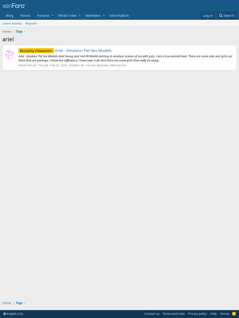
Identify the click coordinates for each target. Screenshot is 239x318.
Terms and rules (174, 313)
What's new (67, 15)
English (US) (14, 313)
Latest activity (12, 23)
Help (213, 313)
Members (93, 15)
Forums (43, 15)
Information (119, 15)
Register (31, 23)
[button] (52, 15)
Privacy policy (197, 313)
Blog (9, 15)
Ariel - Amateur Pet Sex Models (66, 50)
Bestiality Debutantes (111, 65)
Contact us (151, 313)
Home (25, 15)
